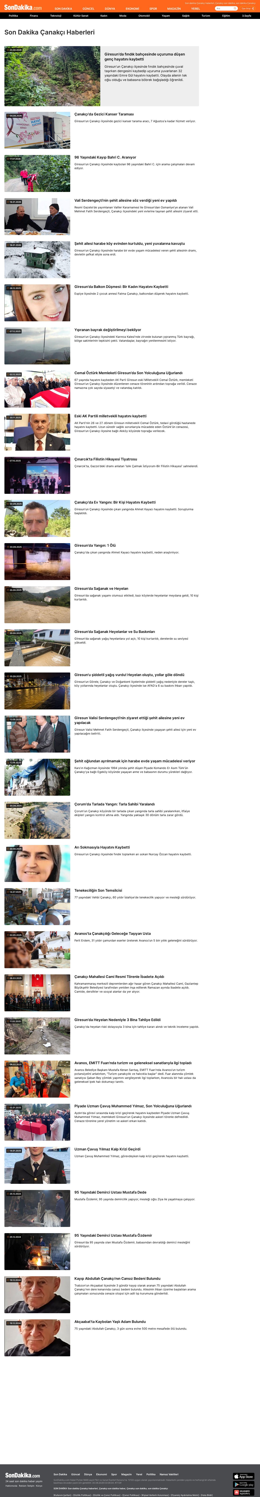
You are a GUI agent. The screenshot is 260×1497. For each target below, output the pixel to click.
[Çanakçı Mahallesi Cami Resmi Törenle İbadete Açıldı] (37, 993)
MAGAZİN (174, 8)
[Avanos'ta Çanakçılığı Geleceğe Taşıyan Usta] (37, 950)
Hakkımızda (11, 1485)
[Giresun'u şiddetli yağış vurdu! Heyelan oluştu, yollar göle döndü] (37, 691)
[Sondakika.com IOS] (244, 1476)
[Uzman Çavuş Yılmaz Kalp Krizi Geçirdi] (37, 1165)
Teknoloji (55, 15)
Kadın (103, 15)
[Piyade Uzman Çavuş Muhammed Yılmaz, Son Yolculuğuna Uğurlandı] (37, 1122)
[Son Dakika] (23, 7)
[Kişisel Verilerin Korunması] (155, 1495)
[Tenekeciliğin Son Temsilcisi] (37, 907)
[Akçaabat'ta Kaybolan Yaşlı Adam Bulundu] (37, 1338)
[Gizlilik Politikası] (82, 1495)
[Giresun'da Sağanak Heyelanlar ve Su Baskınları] (37, 648)
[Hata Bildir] (207, 1495)
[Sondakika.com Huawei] (244, 1492)
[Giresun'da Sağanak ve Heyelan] (37, 605)
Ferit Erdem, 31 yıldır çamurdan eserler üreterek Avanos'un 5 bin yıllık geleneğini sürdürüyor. (135, 940)
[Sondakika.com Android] (244, 1484)
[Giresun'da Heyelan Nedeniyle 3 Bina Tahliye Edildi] (37, 1036)
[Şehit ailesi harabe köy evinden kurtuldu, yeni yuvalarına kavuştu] (37, 260)
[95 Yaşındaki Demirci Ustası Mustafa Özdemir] (37, 1252)
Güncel (75, 1474)
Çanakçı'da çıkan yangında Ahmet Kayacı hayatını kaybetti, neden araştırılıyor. (126, 552)
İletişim (30, 1485)
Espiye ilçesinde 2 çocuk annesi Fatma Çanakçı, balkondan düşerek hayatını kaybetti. (131, 293)
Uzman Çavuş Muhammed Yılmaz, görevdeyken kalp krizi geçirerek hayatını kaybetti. (131, 1156)
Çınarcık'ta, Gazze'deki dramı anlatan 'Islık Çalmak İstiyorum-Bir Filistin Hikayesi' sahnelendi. (136, 466)
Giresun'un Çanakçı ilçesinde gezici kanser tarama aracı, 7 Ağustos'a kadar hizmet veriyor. (135, 121)
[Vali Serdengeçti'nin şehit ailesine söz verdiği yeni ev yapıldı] (37, 217)
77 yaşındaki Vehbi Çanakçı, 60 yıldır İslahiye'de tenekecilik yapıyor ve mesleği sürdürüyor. (135, 897)
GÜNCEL (88, 8)
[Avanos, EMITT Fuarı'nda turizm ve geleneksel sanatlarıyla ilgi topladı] (37, 1079)
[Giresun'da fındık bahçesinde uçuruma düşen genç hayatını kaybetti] (52, 76)
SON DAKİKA (63, 8)
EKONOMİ (132, 8)
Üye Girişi (246, 8)
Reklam (22, 1485)
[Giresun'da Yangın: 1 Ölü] (37, 562)
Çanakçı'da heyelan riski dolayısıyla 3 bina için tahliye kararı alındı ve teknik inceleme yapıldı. (136, 1026)
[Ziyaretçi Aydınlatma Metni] (185, 1495)
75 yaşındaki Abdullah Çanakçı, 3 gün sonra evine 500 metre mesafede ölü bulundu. (130, 1328)
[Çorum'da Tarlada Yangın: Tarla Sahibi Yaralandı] (37, 820)
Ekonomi (101, 1474)
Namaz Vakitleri (169, 1474)
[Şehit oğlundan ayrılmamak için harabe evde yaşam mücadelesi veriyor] (37, 777)
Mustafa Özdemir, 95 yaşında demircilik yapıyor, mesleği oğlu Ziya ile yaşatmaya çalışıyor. (134, 1199)
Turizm (206, 15)
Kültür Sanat (80, 15)
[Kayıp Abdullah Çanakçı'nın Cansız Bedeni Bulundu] (37, 1295)
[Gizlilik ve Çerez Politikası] (106, 1495)
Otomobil (144, 15)
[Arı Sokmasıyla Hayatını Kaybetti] (37, 863)
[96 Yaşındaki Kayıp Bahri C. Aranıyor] (37, 173)
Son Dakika (60, 1474)
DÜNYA (110, 8)
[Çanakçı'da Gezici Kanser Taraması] (37, 130)
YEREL (195, 8)
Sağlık (186, 15)
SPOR (153, 8)
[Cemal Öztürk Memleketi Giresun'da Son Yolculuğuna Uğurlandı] (37, 389)
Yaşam (166, 15)
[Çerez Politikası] (130, 1495)
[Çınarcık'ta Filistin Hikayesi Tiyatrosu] (37, 475)
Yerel (139, 1474)
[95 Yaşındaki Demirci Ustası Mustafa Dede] (37, 1208)
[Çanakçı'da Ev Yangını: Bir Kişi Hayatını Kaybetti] (37, 518)
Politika (13, 15)
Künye (39, 1485)
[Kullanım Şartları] (62, 1495)
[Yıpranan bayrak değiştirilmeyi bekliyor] (37, 346)
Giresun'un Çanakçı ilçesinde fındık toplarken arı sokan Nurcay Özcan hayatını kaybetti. (133, 854)
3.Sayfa (246, 15)
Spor (114, 1474)
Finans (34, 15)
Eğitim (226, 15)
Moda (122, 15)
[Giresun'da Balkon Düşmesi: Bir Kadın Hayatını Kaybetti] (37, 303)
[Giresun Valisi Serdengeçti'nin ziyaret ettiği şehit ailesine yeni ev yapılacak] (37, 734)
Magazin (126, 1474)
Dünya (88, 1474)
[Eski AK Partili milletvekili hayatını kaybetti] (37, 432)
